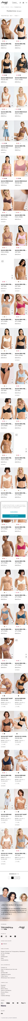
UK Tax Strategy (5, 953)
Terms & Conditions (6, 990)
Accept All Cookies (14, 515)
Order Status (4, 976)
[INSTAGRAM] (6, 936)
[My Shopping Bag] (23, 2)
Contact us (4, 967)
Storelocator (4, 956)
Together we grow (6, 974)
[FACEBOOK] (1, 936)
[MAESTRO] (18, 1003)
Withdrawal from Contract (8, 977)
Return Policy (4, 988)
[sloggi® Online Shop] (5, 2)
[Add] (12, 35)
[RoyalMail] (2, 1013)
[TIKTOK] (15, 936)
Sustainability (4, 960)
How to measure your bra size (9, 969)
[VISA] (8, 1003)
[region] (14, 510)
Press (2, 958)
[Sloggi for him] (4, 929)
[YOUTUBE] (10, 936)
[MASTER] (13, 1003)
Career (3, 955)
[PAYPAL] (23, 1003)
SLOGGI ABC (4, 972)
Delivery (3, 987)
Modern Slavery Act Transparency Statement (13, 951)
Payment (3, 985)
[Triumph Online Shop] (7, 927)
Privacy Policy (4, 992)
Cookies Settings (5, 995)
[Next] (19, 878)
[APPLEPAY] (2, 1003)
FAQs (2, 971)
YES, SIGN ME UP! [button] (6, 918)
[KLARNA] (3, 1005)
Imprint (3, 993)
